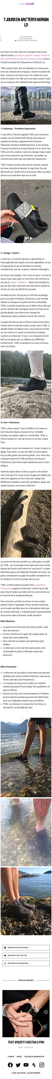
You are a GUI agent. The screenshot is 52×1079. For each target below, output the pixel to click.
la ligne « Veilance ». (19, 282)
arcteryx (20, 41)
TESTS (21, 1047)
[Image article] (26, 1013)
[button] (26, 947)
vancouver (33, 41)
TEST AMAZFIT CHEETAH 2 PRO (26, 1042)
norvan (26, 41)
